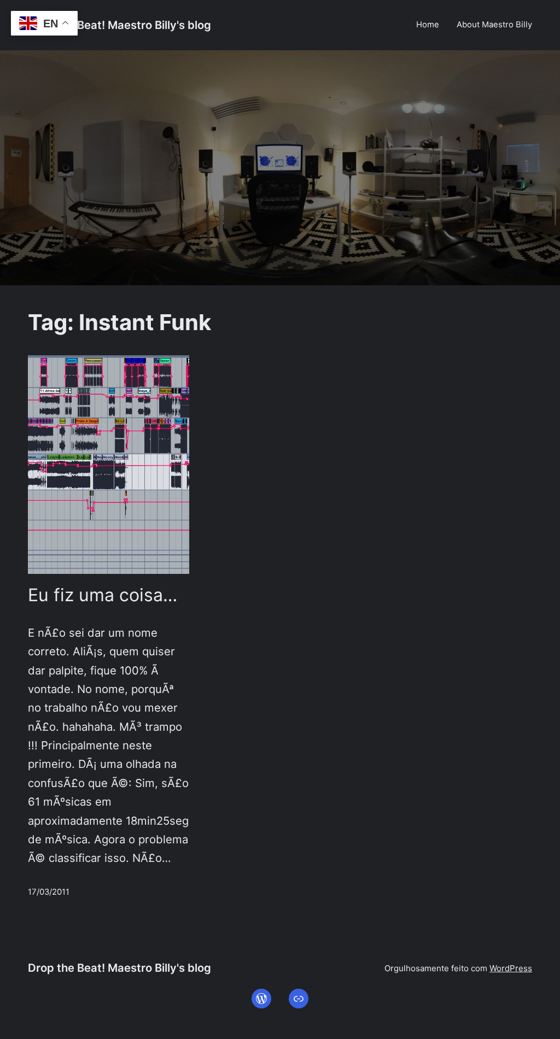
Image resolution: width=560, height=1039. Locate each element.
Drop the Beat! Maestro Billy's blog (119, 25)
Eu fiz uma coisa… (102, 595)
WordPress (510, 968)
